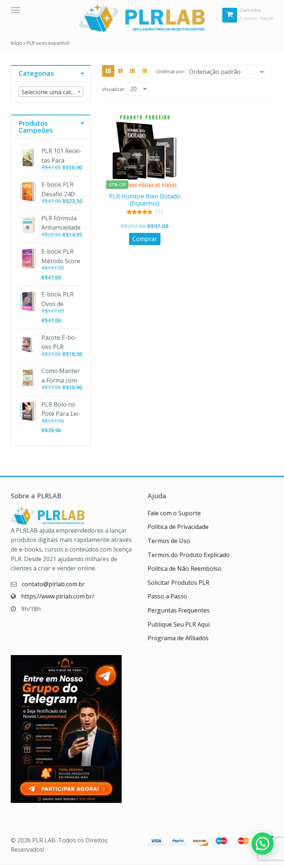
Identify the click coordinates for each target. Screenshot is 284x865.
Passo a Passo (167, 596)
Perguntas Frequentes (179, 610)
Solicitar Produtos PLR (178, 583)
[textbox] (50, 92)
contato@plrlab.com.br (53, 584)
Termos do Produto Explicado (189, 555)
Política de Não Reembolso (185, 568)
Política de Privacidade (178, 527)
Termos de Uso (169, 541)
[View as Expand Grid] (120, 71)
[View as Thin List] (144, 71)
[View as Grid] (108, 71)
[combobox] (50, 91)
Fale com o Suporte (174, 513)
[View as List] (132, 71)
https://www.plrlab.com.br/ (57, 596)
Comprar (144, 239)
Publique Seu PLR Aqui (179, 624)
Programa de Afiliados (178, 638)
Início (16, 43)
